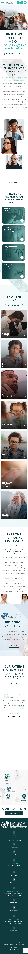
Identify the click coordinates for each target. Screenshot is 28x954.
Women (18, 551)
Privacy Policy (17, 944)
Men (8, 551)
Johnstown (14, 863)
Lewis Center (14, 919)
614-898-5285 (14, 903)
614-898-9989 (14, 847)
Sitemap (22, 944)
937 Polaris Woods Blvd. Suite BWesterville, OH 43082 (14, 895)
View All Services (13, 306)
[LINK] (2, 311)
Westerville (14, 835)
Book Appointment (13, 54)
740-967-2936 (14, 875)
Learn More (12, 183)
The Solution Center (14, 891)
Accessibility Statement (8, 944)
